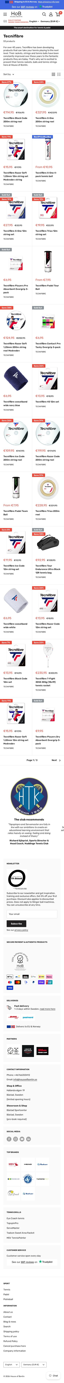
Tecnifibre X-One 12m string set (15, 233)
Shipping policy (11, 1331)
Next (54, 760)
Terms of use (10, 1336)
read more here (47, 1009)
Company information (14, 1351)
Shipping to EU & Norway (36, 2)
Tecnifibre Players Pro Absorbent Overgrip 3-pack (15, 289)
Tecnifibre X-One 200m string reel (44, 120)
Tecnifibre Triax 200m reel (47, 513)
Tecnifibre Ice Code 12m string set (14, 567)
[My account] (51, 14)
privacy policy (21, 930)
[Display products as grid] (53, 74)
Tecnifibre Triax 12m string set (46, 233)
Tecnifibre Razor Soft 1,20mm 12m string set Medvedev (15, 740)
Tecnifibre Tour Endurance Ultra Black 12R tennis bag (47, 569)
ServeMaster (13, 1228)
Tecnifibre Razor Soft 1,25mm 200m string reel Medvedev (15, 347)
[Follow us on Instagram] (15, 1139)
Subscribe (16, 923)
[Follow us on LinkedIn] (28, 1139)
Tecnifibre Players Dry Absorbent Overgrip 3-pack (47, 740)
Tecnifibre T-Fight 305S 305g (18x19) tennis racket (45, 682)
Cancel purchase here (14, 1346)
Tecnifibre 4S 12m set (47, 401)
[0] (58, 14)
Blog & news (9, 1321)
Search (7, 1326)
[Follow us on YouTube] (22, 1139)
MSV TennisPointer (16, 1238)
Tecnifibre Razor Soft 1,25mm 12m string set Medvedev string (15, 176)
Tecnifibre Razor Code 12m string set (47, 626)
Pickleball (8, 1299)
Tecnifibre (8, 126)
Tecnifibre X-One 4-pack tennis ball (46, 174)
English (8, 1365)
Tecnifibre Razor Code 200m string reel (47, 458)
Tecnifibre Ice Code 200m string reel (14, 458)
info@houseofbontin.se (25, 1079)
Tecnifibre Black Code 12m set (15, 680)
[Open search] (44, 14)
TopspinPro (12, 1223)
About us (8, 1312)
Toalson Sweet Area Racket (20, 1233)
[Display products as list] (59, 74)
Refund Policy (10, 1341)
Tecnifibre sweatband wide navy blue (15, 403)
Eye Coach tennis (15, 1218)
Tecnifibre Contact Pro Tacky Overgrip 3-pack (48, 345)
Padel (6, 1294)
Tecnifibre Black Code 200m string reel (15, 120)
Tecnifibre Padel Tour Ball (47, 287)
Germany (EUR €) (31, 1365)
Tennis (6, 1289)
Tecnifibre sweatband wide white (15, 626)
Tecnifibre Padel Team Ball (15, 513)
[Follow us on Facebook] (9, 1139)
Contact (7, 1317)
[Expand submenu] (5, 14)
